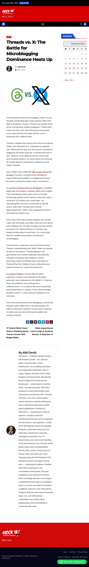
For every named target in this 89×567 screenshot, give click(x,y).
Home (65, 552)
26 (70, 73)
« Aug (66, 80)
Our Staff (72, 552)
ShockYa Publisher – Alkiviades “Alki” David (72, 557)
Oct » (72, 80)
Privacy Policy (82, 552)
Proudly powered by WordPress (12, 556)
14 (78, 64)
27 (74, 73)
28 (78, 73)
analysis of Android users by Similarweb (25, 188)
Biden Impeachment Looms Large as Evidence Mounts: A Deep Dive (41, 331)
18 (66, 68)
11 (66, 64)
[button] (81, 24)
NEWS (9, 37)
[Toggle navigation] (43, 24)
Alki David (22, 67)
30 (86, 73)
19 (70, 68)
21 (78, 68)
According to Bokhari (15, 274)
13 (74, 64)
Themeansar (6, 558)
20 (74, 68)
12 (70, 64)
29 (82, 73)
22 (82, 68)
